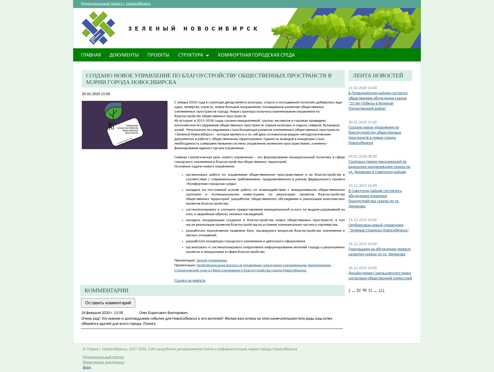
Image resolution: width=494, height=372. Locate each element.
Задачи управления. (212, 260)
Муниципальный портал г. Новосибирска (116, 4)
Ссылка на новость (190, 281)
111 (382, 290)
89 (359, 290)
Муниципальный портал (103, 357)
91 (370, 290)
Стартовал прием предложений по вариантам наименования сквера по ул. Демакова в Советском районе (379, 167)
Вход (87, 367)
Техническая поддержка (103, 362)
